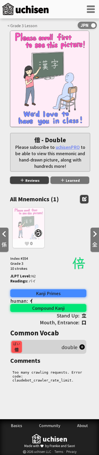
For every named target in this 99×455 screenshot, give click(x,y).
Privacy (71, 451)
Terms (58, 451)
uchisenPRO (68, 147)
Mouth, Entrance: (63, 322)
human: (22, 300)
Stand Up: (71, 315)
